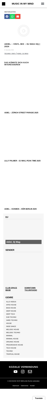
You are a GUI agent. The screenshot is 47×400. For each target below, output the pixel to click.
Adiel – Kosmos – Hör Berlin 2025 (20, 209)
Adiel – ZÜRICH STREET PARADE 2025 (21, 113)
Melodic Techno (13, 332)
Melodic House (12, 329)
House (9, 323)
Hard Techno (11, 320)
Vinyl (13, 53)
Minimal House (12, 339)
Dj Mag (25, 53)
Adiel (19, 53)
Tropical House (13, 354)
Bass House (11, 308)
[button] (42, 3)
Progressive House (14, 345)
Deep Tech (10, 314)
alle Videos (11, 302)
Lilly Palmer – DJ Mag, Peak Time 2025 (22, 161)
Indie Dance (11, 326)
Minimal (9, 335)
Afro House (11, 305)
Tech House (11, 348)
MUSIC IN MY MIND (23, 3)
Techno (7, 53)
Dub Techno (11, 317)
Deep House (11, 311)
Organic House (12, 342)
